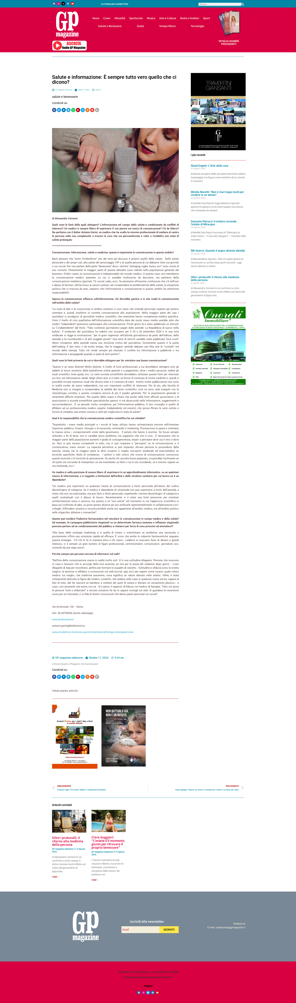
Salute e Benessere (110, 26)
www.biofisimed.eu (63, 619)
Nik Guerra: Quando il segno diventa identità (218, 250)
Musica (151, 18)
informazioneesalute (89, 664)
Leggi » (55, 876)
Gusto (140, 26)
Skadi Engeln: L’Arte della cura (209, 165)
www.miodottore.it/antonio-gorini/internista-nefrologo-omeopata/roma (92, 632)
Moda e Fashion (189, 18)
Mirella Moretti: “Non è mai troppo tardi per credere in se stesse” (217, 193)
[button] (54, 110)
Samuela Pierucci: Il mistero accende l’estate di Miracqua (214, 223)
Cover (106, 18)
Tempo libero (167, 26)
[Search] (242, 4)
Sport (206, 18)
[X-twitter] (63, 3)
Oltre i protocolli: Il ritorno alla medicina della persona (215, 279)
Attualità (119, 18)
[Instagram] (58, 3)
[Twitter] (148, 992)
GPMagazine (74, 664)
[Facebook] (54, 3)
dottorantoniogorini (60, 664)
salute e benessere (65, 96)
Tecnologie (197, 26)
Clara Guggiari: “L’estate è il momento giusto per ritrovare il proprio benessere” (108, 842)
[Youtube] (72, 3)
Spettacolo (136, 18)
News (95, 18)
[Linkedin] (68, 3)
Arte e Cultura (167, 18)
